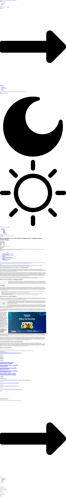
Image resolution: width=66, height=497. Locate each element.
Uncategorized (2, 236)
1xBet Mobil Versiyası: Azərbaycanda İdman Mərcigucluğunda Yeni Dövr (9, 371)
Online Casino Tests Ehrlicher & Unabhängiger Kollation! (25, 265)
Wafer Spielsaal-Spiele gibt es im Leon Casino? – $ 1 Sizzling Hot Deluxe (8, 254)
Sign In (7, 234)
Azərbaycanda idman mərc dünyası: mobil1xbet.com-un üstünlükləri (7, 363)
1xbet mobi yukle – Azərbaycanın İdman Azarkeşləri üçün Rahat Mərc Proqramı (8, 374)
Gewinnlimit (3, 256)
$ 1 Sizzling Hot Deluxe (32, 273)
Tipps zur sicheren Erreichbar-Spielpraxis (7, 257)
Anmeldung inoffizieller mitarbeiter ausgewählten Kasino (6, 259)
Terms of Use (14, 0)
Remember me (2, 493)
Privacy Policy (10, 0)
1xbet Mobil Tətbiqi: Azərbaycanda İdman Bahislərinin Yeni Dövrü (8, 368)
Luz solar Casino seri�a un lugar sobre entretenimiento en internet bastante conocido (11, 389)
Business (3, 4)
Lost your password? (2, 494)
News (2, 3)
